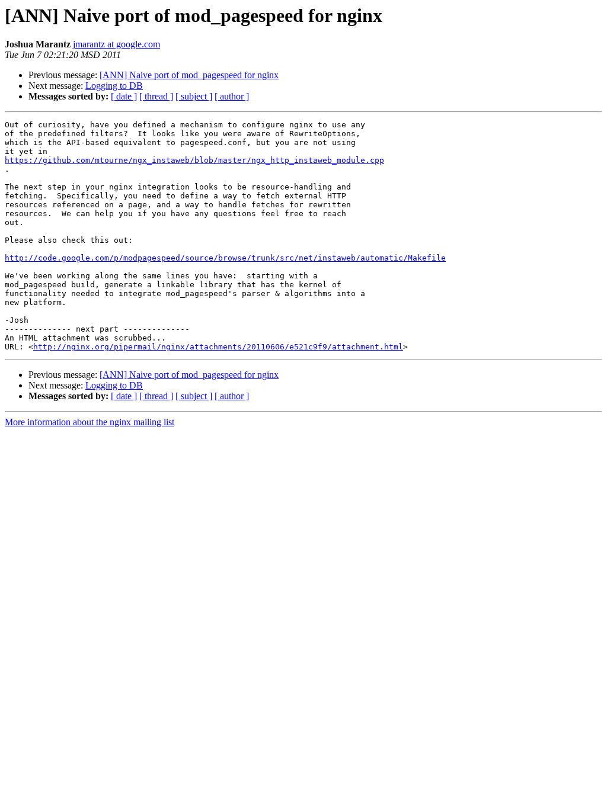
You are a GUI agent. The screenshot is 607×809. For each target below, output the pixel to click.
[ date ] (124, 96)
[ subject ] (193, 96)
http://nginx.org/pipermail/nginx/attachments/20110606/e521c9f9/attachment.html (218, 346)
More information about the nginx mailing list (89, 422)
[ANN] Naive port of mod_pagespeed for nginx (189, 75)
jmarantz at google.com (116, 44)
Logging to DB (114, 86)
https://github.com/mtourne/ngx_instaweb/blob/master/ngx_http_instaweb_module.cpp (194, 160)
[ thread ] (156, 96)
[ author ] (232, 96)
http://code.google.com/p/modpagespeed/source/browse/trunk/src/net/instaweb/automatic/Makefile (225, 257)
